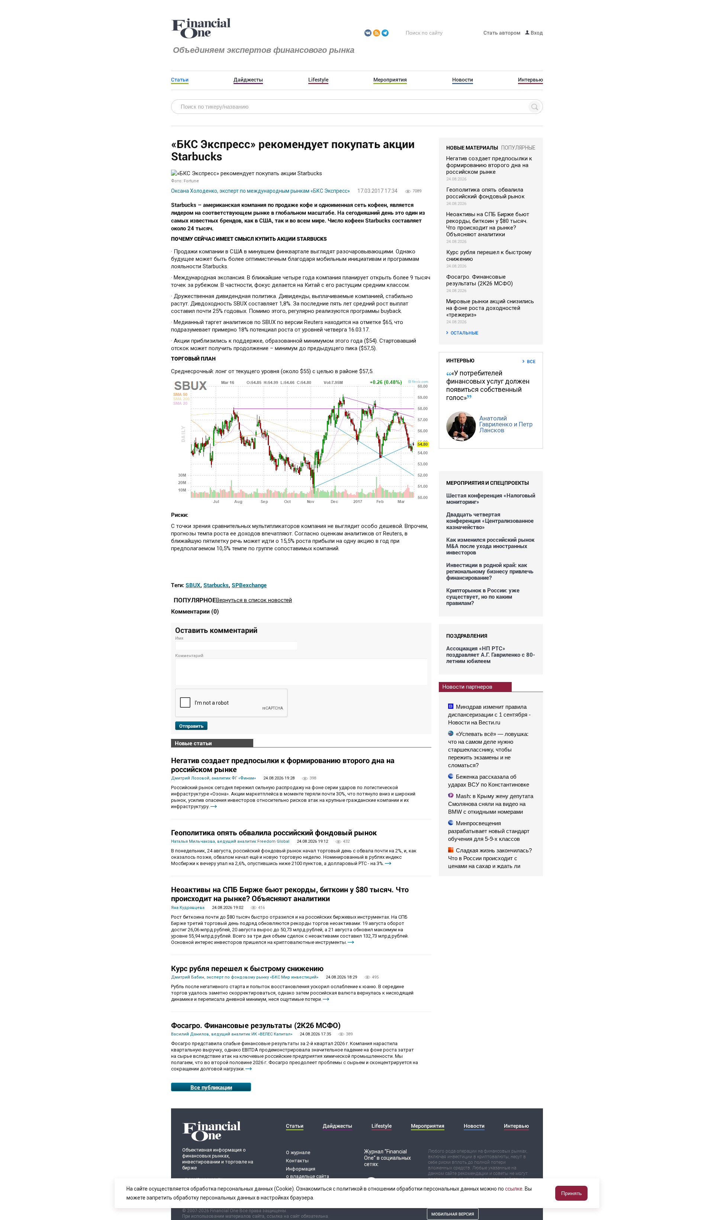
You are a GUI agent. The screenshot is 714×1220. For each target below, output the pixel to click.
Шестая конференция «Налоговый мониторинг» (490, 498)
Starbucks (216, 585)
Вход (536, 32)
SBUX (193, 585)
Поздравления (466, 636)
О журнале (298, 1152)
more (213, 806)
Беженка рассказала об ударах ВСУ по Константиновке (488, 781)
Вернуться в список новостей (254, 600)
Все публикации (211, 1087)
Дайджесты (248, 80)
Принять (571, 1193)
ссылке (513, 1189)
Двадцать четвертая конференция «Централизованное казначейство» (490, 520)
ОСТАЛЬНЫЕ (464, 333)
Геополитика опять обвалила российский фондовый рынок (274, 832)
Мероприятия (390, 80)
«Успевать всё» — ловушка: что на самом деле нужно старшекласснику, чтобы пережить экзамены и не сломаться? (488, 749)
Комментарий (189, 655)
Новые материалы (472, 147)
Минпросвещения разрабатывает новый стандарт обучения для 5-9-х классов (489, 831)
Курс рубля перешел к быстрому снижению (247, 968)
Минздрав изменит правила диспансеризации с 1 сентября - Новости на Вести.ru (489, 715)
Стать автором (502, 32)
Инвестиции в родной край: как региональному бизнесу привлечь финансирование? (489, 571)
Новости (462, 80)
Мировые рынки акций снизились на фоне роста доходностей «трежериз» (490, 308)
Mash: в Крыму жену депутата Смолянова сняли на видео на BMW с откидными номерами (490, 804)
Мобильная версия (452, 1214)
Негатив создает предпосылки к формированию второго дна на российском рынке (283, 764)
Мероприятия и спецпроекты (487, 483)
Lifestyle (318, 80)
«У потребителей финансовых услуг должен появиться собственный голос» (488, 385)
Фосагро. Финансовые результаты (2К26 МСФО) (256, 1025)
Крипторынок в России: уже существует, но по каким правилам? (483, 596)
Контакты (297, 1160)
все (531, 361)
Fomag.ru (201, 28)
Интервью (530, 80)
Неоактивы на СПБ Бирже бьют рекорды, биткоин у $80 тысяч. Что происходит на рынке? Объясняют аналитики (290, 893)
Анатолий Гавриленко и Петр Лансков (506, 424)
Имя (179, 638)
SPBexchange (249, 585)
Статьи (180, 80)
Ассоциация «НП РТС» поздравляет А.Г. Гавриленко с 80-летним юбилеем (490, 654)
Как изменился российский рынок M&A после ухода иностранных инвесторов (490, 546)
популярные (518, 148)
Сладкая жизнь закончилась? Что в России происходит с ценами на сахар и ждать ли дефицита (490, 862)
